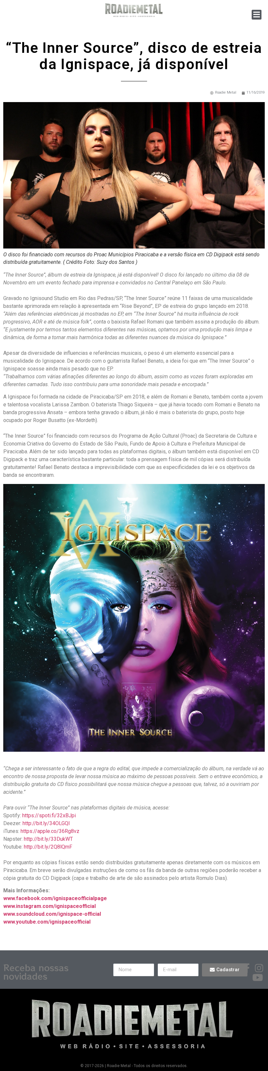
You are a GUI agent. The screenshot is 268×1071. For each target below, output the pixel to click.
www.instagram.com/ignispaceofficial (49, 906)
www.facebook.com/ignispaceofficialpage (55, 898)
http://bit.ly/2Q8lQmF (48, 847)
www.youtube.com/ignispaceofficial (47, 922)
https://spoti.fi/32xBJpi (49, 815)
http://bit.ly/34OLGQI (46, 823)
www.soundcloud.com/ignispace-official (52, 914)
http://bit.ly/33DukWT (48, 839)
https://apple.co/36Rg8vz (50, 831)
